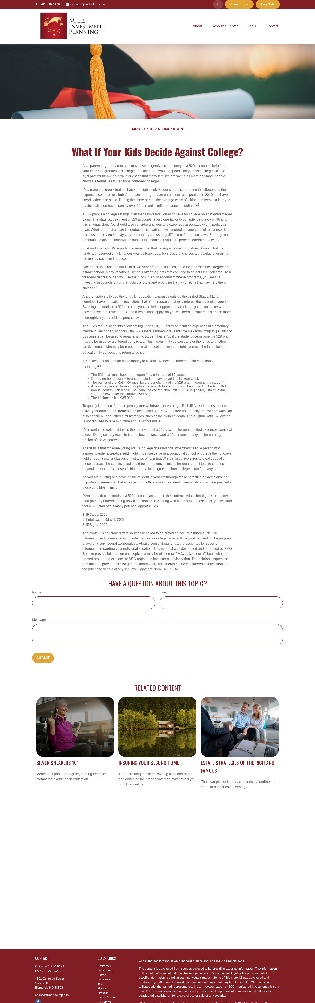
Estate (102, 975)
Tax (100, 984)
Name (36, 592)
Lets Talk (267, 4)
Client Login (239, 4)
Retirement (105, 966)
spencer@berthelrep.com (87, 4)
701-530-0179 (50, 4)
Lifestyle (103, 993)
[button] (197, 26)
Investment (105, 970)
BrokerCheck (235, 960)
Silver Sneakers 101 (57, 762)
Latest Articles (107, 997)
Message (39, 620)
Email (164, 592)
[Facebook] (218, 4)
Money (102, 988)
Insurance (104, 979)
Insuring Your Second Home (148, 762)
